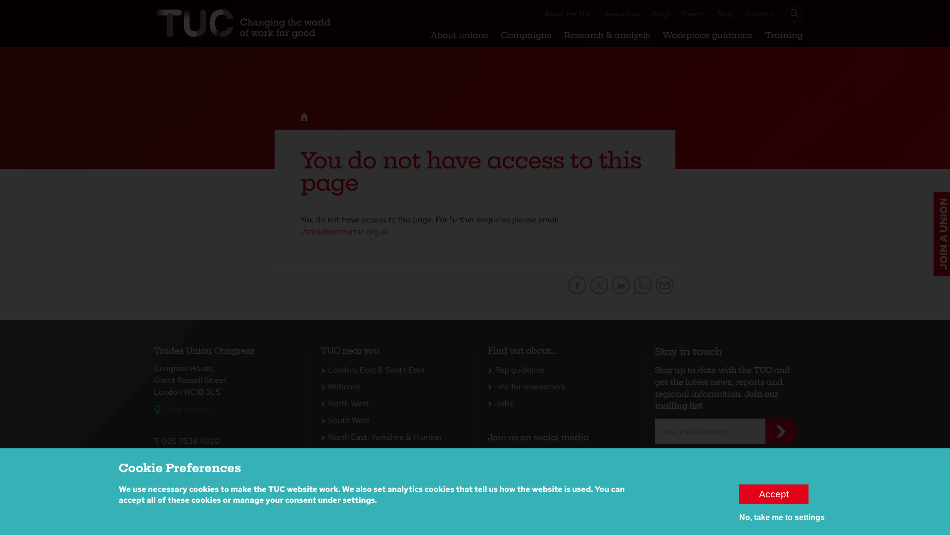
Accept (774, 493)
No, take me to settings (782, 517)
